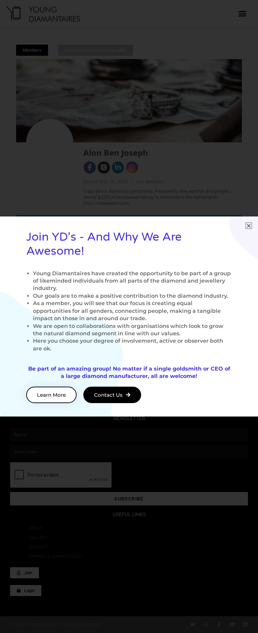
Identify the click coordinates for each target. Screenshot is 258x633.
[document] (129, 316)
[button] (248, 225)
